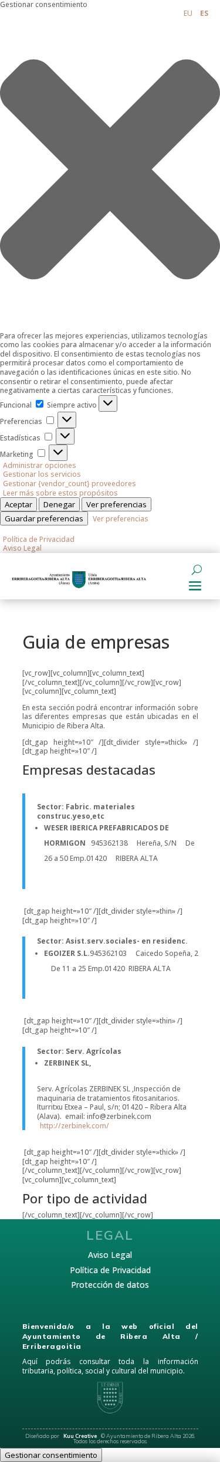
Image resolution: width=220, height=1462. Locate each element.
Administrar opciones (39, 465)
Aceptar (18, 504)
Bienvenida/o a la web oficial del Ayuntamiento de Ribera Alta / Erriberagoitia (110, 1336)
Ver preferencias (116, 504)
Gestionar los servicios (42, 474)
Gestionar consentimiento (51, 1455)
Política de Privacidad (39, 539)
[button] (110, 170)
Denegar (59, 504)
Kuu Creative (80, 1436)
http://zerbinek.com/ (74, 1126)
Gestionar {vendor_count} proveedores (69, 484)
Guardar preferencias (44, 518)
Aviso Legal (22, 548)
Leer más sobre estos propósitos (60, 493)
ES (204, 13)
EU (188, 13)
